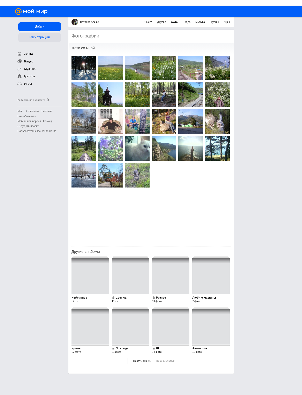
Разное (161, 297)
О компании (32, 111)
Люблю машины (204, 297)
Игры (227, 21)
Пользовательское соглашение (36, 130)
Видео (187, 21)
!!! (157, 348)
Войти (40, 26)
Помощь (48, 121)
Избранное (79, 297)
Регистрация (39, 37)
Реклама (46, 111)
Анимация (199, 348)
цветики (122, 297)
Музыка (200, 21)
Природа (122, 348)
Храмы (76, 348)
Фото (175, 21)
